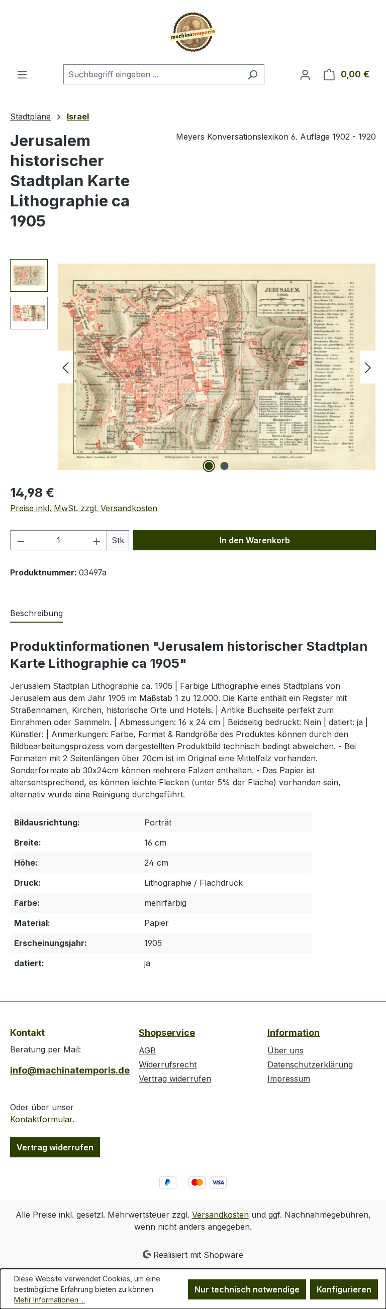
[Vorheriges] (65, 367)
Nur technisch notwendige (247, 1289)
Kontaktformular (41, 1119)
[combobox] (152, 74)
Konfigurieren (344, 1289)
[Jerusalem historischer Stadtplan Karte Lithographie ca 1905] (216, 367)
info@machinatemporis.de (64, 1070)
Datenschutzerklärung (310, 1064)
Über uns (285, 1050)
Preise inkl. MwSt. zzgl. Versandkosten (83, 508)
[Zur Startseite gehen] (193, 32)
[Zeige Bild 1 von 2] (209, 466)
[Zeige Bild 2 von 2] (225, 466)
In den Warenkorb (255, 540)
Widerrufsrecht (168, 1064)
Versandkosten (220, 1215)
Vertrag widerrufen (55, 1147)
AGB (147, 1050)
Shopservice (167, 1032)
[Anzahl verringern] (20, 540)
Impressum (288, 1079)
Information (293, 1032)
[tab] (36, 614)
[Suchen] (252, 74)
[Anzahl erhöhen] (97, 540)
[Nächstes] (367, 367)
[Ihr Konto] (305, 74)
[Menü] (22, 74)
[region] (193, 367)
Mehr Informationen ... (49, 1299)
